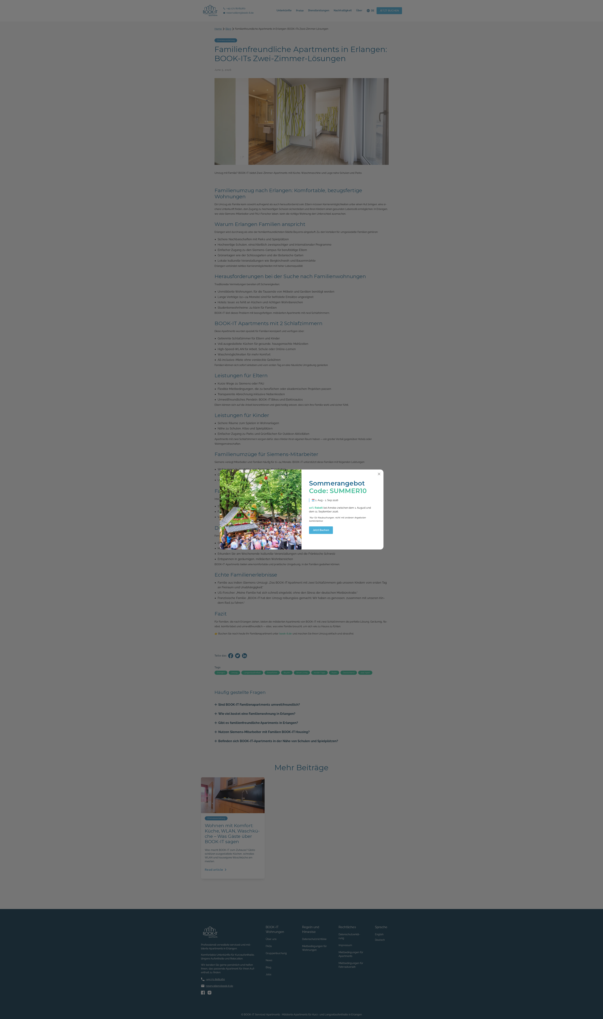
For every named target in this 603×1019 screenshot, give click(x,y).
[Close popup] (379, 474)
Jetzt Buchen (321, 530)
